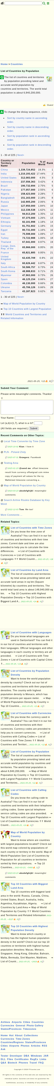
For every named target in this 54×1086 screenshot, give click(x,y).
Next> (20, 155)
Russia (5, 202)
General (20, 1025)
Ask (3, 1049)
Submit (33, 428)
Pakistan (6, 190)
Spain (4, 279)
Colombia (6, 283)
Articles (35, 1046)
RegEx (34, 1059)
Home (4, 64)
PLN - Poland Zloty (15, 452)
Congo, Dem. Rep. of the (8, 247)
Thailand (6, 242)
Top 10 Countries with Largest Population (27, 309)
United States (9, 178)
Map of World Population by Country (24, 303)
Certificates (22, 1059)
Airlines (5, 1022)
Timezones (29, 1029)
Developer (16, 1056)
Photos (25, 1046)
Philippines (7, 214)
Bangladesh (8, 198)
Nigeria (5, 194)
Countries (17, 64)
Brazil (4, 186)
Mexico (5, 210)
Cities (26, 1022)
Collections (31, 1035)
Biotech (12, 1062)
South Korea (8, 271)
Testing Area (11, 463)
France (5, 252)
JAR (46, 1056)
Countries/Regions (12, 1042)
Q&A (3, 1062)
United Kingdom (6, 257)
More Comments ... (11, 515)
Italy (3, 263)
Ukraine (5, 287)
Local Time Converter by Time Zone (24, 441)
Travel (33, 1062)
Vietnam (5, 218)
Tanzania (6, 291)
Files (10, 1059)
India (4, 174)
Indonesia (6, 182)
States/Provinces (11, 1029)
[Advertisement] (27, 34)
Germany (6, 226)
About (18, 1035)
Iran (3, 234)
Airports (17, 1022)
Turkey (5, 238)
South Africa (8, 267)
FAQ (41, 1062)
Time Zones (23, 1039)
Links (43, 1059)
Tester (4, 1056)
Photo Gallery (35, 1025)
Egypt (4, 230)
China (4, 169)
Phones (23, 1062)
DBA (26, 1056)
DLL (3, 1059)
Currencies (7, 1025)
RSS (44, 1046)
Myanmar (6, 275)
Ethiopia (6, 222)
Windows (36, 1056)
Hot (11, 1035)
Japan (4, 206)
